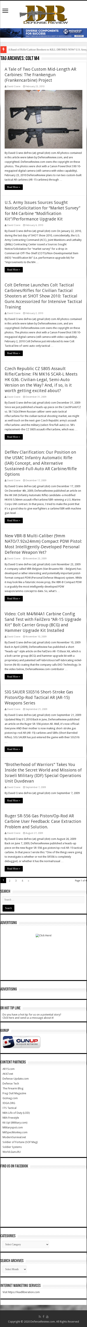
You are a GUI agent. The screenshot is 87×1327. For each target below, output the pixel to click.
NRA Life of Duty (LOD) (16, 1112)
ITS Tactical (9, 1108)
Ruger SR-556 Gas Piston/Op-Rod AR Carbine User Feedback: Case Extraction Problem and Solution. (43, 821)
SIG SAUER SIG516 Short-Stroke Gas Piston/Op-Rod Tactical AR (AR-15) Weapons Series (39, 697)
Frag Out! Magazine (14, 1093)
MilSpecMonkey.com (15, 1132)
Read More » (13, 187)
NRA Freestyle (11, 1117)
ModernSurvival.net (14, 1137)
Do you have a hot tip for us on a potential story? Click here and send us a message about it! (32, 1016)
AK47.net (8, 1073)
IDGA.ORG (9, 1103)
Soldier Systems (12, 1147)
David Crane (13, 86)
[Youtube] (47, 1316)
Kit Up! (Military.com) (15, 1122)
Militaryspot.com (13, 1127)
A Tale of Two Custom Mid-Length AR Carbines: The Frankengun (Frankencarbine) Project (40, 75)
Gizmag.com (10, 1098)
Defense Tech (11, 1083)
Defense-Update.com (16, 1078)
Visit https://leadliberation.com (21, 1292)
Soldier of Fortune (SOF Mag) (20, 1142)
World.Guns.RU (12, 1151)
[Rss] (39, 1316)
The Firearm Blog (13, 1088)
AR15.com (9, 1068)
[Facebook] (43, 1316)
